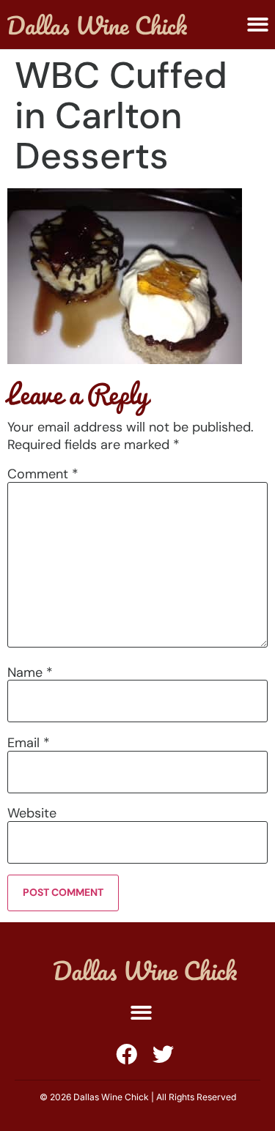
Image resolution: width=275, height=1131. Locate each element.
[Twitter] (163, 1054)
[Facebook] (126, 1054)
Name (30, 672)
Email (28, 742)
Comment (42, 474)
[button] (258, 24)
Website (31, 813)
